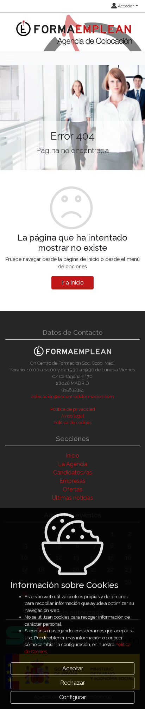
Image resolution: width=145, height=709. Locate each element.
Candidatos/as (72, 472)
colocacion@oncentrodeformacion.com (72, 396)
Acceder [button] (126, 6)
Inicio (72, 455)
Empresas (72, 481)
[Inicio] (72, 28)
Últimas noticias (72, 497)
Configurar (72, 697)
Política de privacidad (72, 409)
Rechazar (72, 682)
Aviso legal (72, 416)
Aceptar (72, 668)
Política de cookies (72, 422)
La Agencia (72, 464)
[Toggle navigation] (9, 58)
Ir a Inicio (72, 282)
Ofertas (72, 489)
